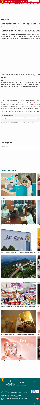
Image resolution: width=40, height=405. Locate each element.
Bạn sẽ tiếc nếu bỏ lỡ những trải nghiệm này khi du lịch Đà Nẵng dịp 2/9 (15, 278)
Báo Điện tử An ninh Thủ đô (2, 2)
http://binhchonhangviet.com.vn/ (8, 76)
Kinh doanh (5, 19)
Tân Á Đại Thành (30, 104)
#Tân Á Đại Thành (6, 122)
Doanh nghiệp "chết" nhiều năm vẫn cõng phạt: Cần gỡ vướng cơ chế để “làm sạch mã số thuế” (18, 225)
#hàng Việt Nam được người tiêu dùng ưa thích (30, 122)
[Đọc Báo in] (27, 1)
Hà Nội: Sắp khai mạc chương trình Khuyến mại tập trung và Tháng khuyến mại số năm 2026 (18, 307)
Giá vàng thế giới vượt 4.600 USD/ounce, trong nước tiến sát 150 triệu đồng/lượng (17, 334)
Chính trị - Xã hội (16, 3)
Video (30, 3)
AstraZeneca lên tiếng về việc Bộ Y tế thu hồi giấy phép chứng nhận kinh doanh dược (18, 252)
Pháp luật (26, 3)
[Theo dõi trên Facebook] (22, 1)
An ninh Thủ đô (10, 1)
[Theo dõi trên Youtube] (23, 1)
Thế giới (22, 3)
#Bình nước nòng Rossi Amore (16, 122)
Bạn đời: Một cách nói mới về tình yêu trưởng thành (11, 360)
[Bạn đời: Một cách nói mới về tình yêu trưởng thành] (18, 348)
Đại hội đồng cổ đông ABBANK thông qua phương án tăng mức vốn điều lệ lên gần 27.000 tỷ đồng (17, 197)
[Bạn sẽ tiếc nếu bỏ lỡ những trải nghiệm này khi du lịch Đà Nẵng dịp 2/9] (18, 266)
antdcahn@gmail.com (34, 385)
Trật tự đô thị (9, 3)
